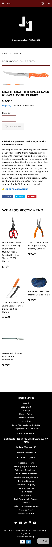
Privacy (26, 410)
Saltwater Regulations (26, 470)
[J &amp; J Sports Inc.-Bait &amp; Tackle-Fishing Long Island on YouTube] (34, 523)
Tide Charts (26, 492)
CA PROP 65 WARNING (16, 189)
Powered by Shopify (25, 536)
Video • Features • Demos (26, 506)
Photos (26, 502)
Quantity (6, 113)
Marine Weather (26, 488)
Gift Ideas (17, 53)
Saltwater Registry (26, 484)
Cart (47, 3)
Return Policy (26, 414)
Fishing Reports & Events (26, 466)
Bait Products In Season (26, 499)
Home (5, 53)
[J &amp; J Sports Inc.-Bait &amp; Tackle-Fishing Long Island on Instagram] (30, 523)
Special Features (26, 513)
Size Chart (26, 407)
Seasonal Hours (26, 463)
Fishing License (26, 481)
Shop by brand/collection (26, 428)
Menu (8, 3)
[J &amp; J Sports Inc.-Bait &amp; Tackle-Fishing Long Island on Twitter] (15, 523)
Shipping (6, 105)
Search (26, 403)
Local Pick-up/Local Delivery (26, 425)
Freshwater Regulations (26, 477)
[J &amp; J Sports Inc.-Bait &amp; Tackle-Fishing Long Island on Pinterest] (25, 523)
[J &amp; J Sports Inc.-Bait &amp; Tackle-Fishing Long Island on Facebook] (20, 523)
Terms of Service (26, 417)
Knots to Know (26, 510)
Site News (26, 495)
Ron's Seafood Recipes (26, 473)
